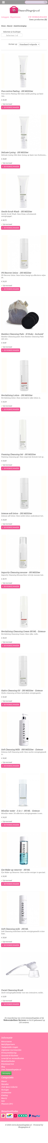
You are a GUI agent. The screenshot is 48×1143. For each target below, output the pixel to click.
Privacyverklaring (8, 1052)
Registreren (15, 17)
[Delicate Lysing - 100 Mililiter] (24, 132)
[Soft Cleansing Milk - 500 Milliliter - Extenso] (24, 729)
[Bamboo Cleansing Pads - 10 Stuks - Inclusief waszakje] (23, 313)
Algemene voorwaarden (11, 1050)
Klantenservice (7, 1064)
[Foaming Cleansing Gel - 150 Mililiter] (23, 434)
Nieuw (4, 1081)
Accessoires (6, 1092)
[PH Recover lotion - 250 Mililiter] (24, 252)
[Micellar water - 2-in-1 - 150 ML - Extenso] (23, 790)
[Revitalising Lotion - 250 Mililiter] (24, 375)
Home (3, 26)
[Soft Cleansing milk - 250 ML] (23, 908)
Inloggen (5, 17)
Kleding (4, 1095)
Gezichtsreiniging (20, 26)
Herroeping (6, 1073)
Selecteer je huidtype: (12, 32)
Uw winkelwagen (37, 17)
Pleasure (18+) (7, 1104)
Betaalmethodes (8, 1061)
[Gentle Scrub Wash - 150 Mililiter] (23, 191)
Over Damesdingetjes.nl (11, 1069)
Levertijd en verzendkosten (12, 1058)
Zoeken (44, 2)
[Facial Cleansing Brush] (24, 970)
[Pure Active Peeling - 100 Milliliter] (23, 71)
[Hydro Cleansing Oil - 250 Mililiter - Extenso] (23, 670)
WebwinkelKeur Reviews (14, 1020)
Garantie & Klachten (9, 1055)
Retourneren (6, 1041)
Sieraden (4, 1084)
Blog (3, 1066)
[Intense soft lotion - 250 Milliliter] (24, 493)
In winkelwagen (11, 107)
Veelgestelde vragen (9, 1047)
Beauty (9, 26)
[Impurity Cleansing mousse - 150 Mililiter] (23, 552)
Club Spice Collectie (9, 1087)
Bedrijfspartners (8, 1044)
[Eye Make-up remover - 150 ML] (24, 849)
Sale (3, 1101)
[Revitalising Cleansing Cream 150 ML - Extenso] (24, 611)
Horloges (5, 1089)
